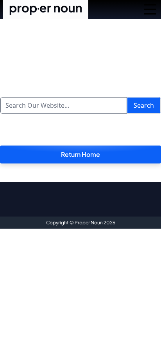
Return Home (80, 154)
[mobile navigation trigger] (150, 9)
